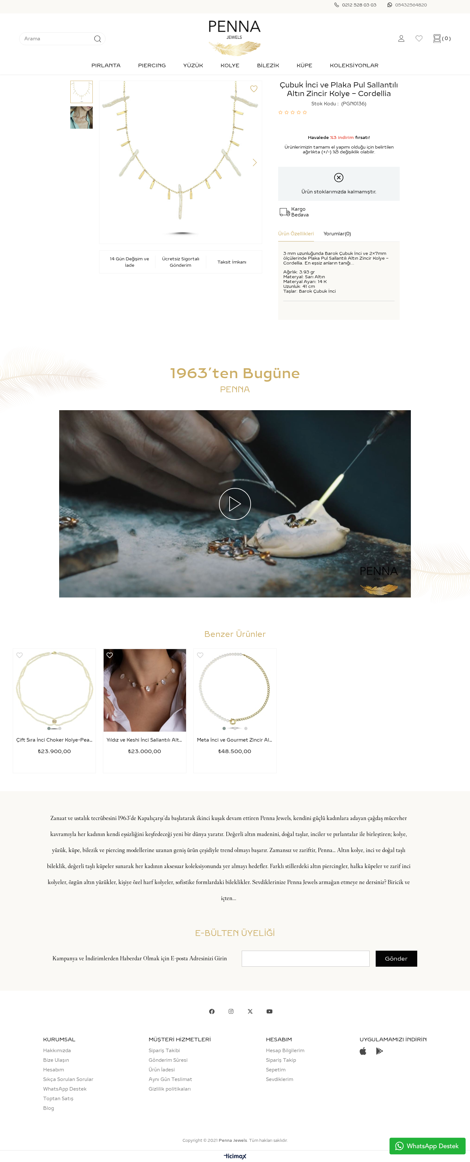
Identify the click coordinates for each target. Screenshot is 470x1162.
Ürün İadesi (162, 1070)
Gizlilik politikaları (170, 1089)
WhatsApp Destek (65, 1089)
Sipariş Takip (281, 1060)
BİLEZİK (268, 65)
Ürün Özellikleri (296, 234)
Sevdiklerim (279, 1079)
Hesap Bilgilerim (285, 1050)
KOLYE (230, 65)
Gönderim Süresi (168, 1060)
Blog (48, 1108)
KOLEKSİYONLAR (354, 65)
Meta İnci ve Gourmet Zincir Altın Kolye (235, 740)
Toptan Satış (58, 1098)
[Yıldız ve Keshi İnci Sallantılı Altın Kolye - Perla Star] (144, 690)
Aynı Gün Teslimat (170, 1079)
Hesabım (53, 1070)
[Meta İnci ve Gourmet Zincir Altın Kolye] (235, 690)
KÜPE (304, 65)
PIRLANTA (106, 65)
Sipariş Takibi (164, 1050)
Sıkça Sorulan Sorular (68, 1079)
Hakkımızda (57, 1050)
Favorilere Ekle (19, 655)
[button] (49, 728)
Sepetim (276, 1070)
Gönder (396, 958)
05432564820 (411, 4)
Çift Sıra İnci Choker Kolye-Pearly (54, 740)
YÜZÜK (193, 65)
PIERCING (152, 65)
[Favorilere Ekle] (253, 89)
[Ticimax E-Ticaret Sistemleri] (235, 1157)
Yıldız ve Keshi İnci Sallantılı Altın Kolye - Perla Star (144, 740)
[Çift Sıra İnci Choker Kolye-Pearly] (54, 690)
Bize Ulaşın (56, 1060)
